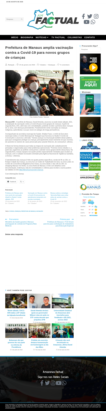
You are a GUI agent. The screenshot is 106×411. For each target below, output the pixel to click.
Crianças (18, 211)
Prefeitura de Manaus (28, 211)
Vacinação (39, 211)
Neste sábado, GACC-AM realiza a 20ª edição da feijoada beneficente (16, 313)
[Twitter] (89, 16)
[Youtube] (86, 21)
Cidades (43, 65)
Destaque (51, 65)
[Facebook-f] (83, 16)
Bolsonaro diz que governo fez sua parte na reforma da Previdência (16, 343)
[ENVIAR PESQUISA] (22, 19)
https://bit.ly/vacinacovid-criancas (31, 170)
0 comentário (64, 65)
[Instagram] (96, 16)
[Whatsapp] (93, 21)
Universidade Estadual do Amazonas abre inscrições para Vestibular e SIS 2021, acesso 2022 (63, 315)
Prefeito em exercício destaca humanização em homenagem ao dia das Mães (39, 343)
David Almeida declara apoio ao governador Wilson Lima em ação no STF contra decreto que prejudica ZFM (39, 315)
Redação (11, 65)
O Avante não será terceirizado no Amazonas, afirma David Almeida (62, 343)
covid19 (11, 211)
